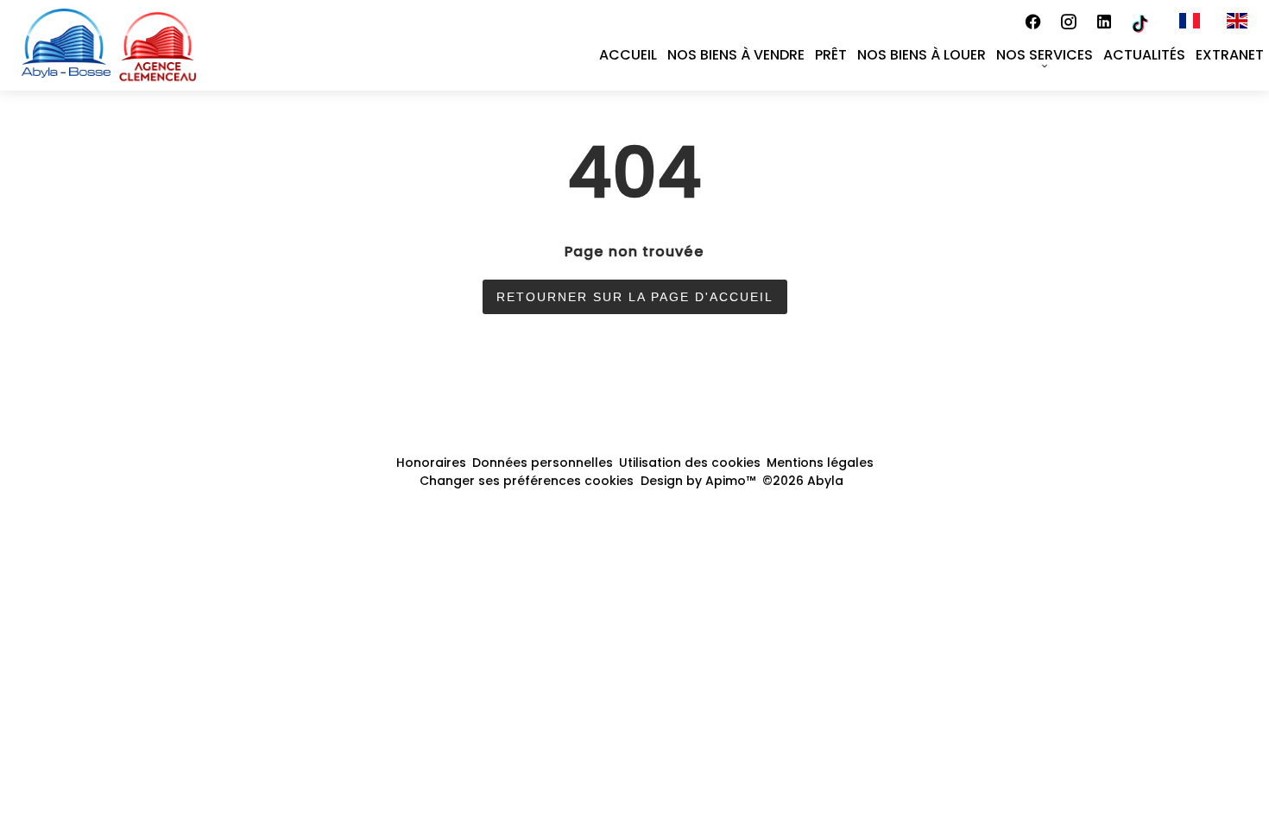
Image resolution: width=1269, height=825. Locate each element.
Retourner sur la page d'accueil (634, 297)
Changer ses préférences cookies (527, 480)
